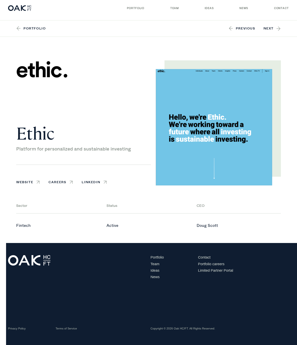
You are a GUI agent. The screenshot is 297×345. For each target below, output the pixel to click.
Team (174, 8)
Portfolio (135, 8)
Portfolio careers (211, 264)
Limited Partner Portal (215, 270)
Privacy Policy (17, 328)
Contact (281, 8)
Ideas (209, 8)
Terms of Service (66, 328)
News (243, 8)
